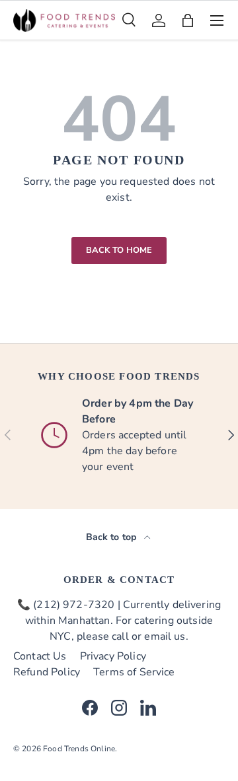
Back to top (112, 537)
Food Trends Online (79, 748)
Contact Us (40, 656)
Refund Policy (46, 672)
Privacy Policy (113, 656)
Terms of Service (134, 672)
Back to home (119, 250)
